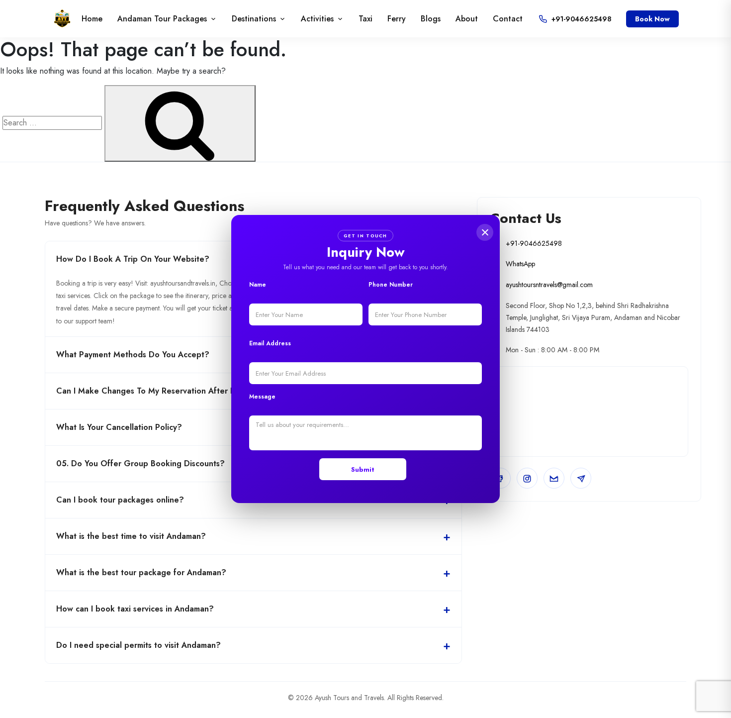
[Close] (484, 232)
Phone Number (390, 284)
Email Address (270, 343)
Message (262, 396)
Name (257, 284)
